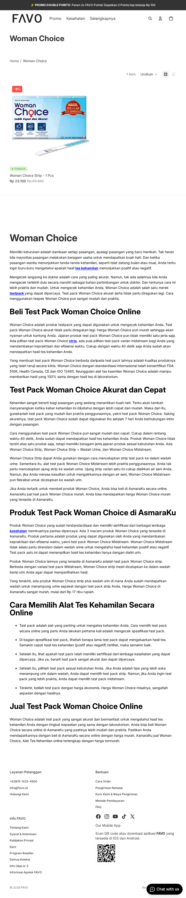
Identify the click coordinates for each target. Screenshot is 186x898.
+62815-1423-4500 (23, 781)
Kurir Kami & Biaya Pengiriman (116, 794)
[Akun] (160, 18)
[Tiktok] (124, 817)
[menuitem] (102, 18)
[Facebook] (98, 817)
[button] (148, 74)
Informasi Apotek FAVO (26, 872)
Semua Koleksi (20, 859)
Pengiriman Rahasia (109, 788)
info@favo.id (19, 788)
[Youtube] (115, 817)
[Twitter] (132, 817)
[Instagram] (107, 817)
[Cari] (150, 18)
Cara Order (103, 781)
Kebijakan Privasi (21, 840)
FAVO (24, 887)
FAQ (98, 807)
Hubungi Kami (19, 794)
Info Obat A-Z (19, 866)
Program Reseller (22, 853)
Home (14, 61)
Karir (13, 847)
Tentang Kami (19, 828)
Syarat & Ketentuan (23, 834)
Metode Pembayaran (109, 800)
